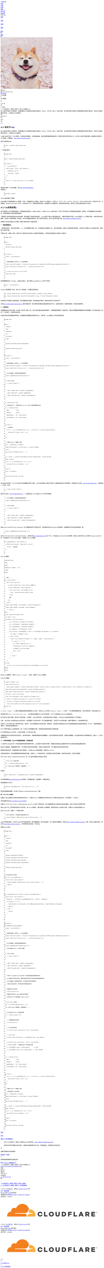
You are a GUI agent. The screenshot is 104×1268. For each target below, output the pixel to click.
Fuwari (9, 1192)
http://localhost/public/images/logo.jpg (13, 304)
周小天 (11, 1189)
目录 (2, 1132)
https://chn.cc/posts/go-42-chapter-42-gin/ (11, 1166)
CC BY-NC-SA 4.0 (6, 1177)
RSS (2, 1190)
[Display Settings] (2, 15)
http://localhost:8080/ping (26, 187)
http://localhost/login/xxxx (16, 493)
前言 (2, 1135)
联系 (3, 1154)
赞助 (7, 1154)
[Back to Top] (2, 1260)
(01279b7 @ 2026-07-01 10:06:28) (21, 1194)
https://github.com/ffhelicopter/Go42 (44, 1142)
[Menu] (4, 15)
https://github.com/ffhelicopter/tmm (72, 218)
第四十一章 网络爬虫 (7, 1139)
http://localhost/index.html (89, 483)
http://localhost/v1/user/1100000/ (18, 801)
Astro (3, 1192)
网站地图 (6, 1190)
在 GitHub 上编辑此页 (8, 1162)
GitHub (4, 93)
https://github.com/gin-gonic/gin (22, 138)
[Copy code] (4, 147)
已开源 (9, 1194)
